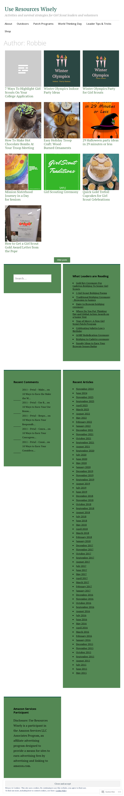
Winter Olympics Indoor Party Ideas (61, 90)
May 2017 (81, 574)
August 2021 (83, 446)
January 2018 (83, 541)
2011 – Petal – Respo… (34, 415)
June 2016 (81, 619)
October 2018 (83, 504)
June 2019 (81, 491)
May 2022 (81, 417)
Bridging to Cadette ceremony (92, 339)
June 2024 (81, 393)
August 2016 (83, 611)
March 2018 (82, 533)
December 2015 (84, 644)
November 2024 (84, 389)
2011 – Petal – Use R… (34, 402)
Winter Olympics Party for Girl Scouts (99, 90)
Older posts (62, 260)
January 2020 (83, 467)
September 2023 (85, 401)
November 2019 (84, 475)
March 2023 (82, 409)
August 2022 (83, 413)
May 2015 (81, 673)
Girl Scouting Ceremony (61, 192)
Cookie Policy (61, 790)
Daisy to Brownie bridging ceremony (88, 305)
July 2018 (81, 516)
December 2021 (84, 430)
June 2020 (81, 459)
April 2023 (82, 405)
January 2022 (83, 426)
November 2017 (84, 549)
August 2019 (83, 483)
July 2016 (81, 615)
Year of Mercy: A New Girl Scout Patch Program (88, 322)
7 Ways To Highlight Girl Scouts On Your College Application (23, 92)
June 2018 (81, 520)
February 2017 (84, 586)
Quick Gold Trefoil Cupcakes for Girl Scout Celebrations (96, 196)
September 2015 (85, 656)
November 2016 (84, 599)
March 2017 (82, 582)
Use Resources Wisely (31, 9)
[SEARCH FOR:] (32, 278)
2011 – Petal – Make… (34, 389)
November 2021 (84, 434)
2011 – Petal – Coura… (34, 428)
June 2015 (81, 668)
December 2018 (84, 496)
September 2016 (85, 607)
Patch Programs (43, 23)
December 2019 (84, 471)
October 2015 (83, 652)
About (8, 23)
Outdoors (23, 23)
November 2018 (84, 500)
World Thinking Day (70, 23)
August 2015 (83, 660)
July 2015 (81, 664)
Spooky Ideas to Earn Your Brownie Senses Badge (89, 345)
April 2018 (82, 529)
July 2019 (81, 487)
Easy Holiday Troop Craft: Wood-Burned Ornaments (58, 144)
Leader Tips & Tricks (98, 23)
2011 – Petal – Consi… (34, 442)
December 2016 (84, 594)
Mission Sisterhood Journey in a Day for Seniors (19, 196)
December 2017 (84, 545)
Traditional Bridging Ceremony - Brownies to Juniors (91, 298)
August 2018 (83, 512)
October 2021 (83, 438)
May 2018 (81, 524)
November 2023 (84, 397)
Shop (8, 31)
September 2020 (85, 450)
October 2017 (83, 553)
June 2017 (81, 570)
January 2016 (83, 640)
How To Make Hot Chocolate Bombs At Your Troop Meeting (19, 144)
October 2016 (83, 603)
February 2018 (84, 537)
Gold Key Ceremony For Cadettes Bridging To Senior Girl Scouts (90, 285)
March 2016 (82, 632)
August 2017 (83, 561)
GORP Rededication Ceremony (92, 335)
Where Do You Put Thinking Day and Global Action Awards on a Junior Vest (91, 314)
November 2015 (84, 648)
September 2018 (85, 508)
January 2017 (83, 590)
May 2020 (81, 463)
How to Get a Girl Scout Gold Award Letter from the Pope (22, 247)
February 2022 (84, 422)
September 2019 (85, 479)
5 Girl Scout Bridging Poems (91, 293)
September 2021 (85, 442)
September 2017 (85, 557)
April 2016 (82, 627)
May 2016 (81, 623)
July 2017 (81, 566)
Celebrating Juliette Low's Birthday (88, 329)
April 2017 (82, 578)
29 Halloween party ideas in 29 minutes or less (101, 142)
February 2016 (84, 636)
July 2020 (81, 454)
